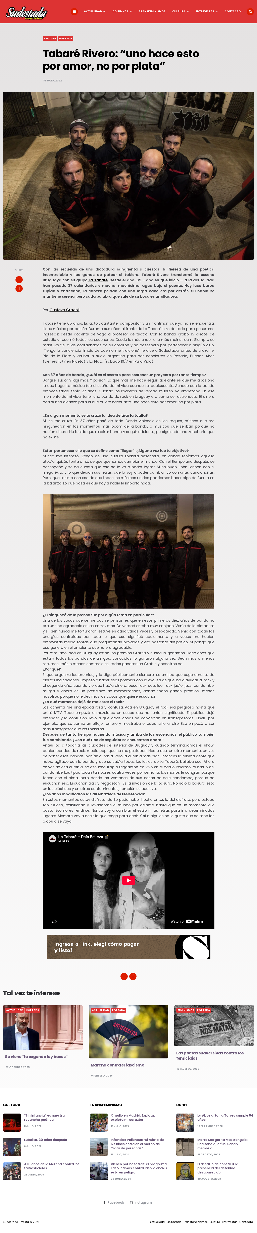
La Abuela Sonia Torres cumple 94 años (225, 1117)
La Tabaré (98, 280)
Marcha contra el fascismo (117, 1065)
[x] (19, 279)
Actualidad (93, 11)
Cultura (178, 11)
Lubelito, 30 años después (45, 1139)
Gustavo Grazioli (65, 309)
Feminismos (185, 1010)
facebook (116, 1202)
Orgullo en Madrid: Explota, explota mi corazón (133, 1117)
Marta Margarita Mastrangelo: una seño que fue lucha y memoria (222, 1144)
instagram (143, 1202)
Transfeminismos (152, 11)
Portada (65, 38)
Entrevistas (205, 11)
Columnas (120, 11)
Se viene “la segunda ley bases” (36, 1056)
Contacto (233, 11)
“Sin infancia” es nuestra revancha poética (44, 1117)
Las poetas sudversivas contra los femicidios (210, 1055)
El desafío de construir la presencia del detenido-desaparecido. (217, 1168)
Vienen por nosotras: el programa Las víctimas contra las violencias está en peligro (139, 1168)
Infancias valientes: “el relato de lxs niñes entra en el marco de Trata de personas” (137, 1144)
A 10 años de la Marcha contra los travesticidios (52, 1166)
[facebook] (19, 288)
